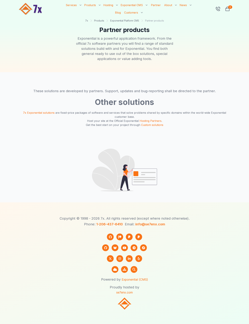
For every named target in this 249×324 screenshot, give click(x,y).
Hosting (108, 5)
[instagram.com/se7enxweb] (119, 258)
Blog (118, 12)
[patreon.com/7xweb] (119, 237)
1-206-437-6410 (109, 224)
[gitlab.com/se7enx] (115, 247)
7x (86, 20)
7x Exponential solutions (39, 112)
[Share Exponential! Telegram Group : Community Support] (134, 247)
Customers (131, 12)
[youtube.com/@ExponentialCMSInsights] (124, 247)
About (168, 5)
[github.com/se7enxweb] (105, 247)
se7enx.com (124, 292)
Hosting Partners (150, 121)
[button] (226, 9)
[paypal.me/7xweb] (129, 237)
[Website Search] (134, 269)
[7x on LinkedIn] (129, 258)
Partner (156, 5)
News (183, 5)
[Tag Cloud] (115, 269)
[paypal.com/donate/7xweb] (138, 237)
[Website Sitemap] (124, 269)
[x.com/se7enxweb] (110, 258)
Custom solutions (152, 125)
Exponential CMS (132, 5)
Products (90, 5)
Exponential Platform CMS (124, 20)
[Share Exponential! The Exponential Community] (143, 247)
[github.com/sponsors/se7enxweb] (110, 237)
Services (71, 5)
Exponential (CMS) (135, 279)
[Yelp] (138, 258)
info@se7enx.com (150, 224)
